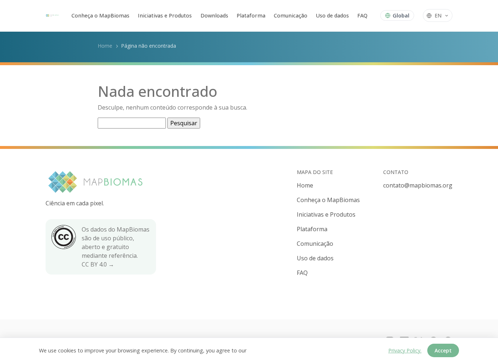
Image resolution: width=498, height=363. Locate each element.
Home (105, 45)
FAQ (362, 15)
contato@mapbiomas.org (417, 185)
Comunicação (290, 15)
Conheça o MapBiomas (100, 15)
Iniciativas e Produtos (165, 15)
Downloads (214, 15)
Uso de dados (332, 15)
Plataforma (251, 15)
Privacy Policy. (404, 350)
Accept (443, 350)
